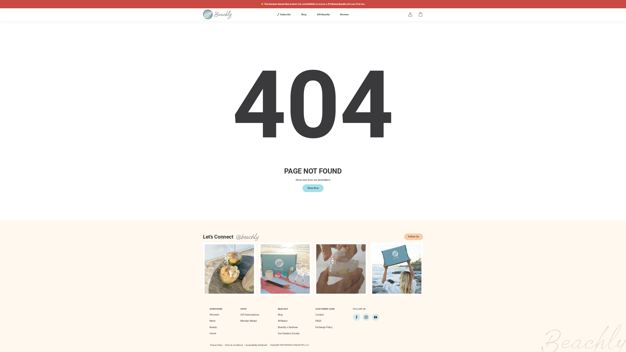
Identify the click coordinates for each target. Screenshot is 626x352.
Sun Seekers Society (288, 333)
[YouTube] (375, 317)
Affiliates (283, 320)
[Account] (410, 14)
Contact (319, 314)
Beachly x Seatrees (288, 327)
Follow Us (413, 236)
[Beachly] (217, 14)
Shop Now (313, 188)
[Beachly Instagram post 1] (229, 269)
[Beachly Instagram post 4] (397, 269)
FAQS (318, 320)
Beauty (213, 327)
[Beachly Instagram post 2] (285, 269)
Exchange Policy (323, 327)
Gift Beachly (323, 14)
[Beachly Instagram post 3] (341, 269)
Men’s (213, 320)
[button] (284, 14)
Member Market (248, 320)
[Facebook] (356, 317)
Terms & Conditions (234, 345)
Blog (280, 314)
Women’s (214, 314)
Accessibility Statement (256, 345)
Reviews (344, 14)
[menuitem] (284, 14)
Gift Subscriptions (249, 314)
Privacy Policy (216, 345)
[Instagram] (366, 317)
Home (213, 333)
